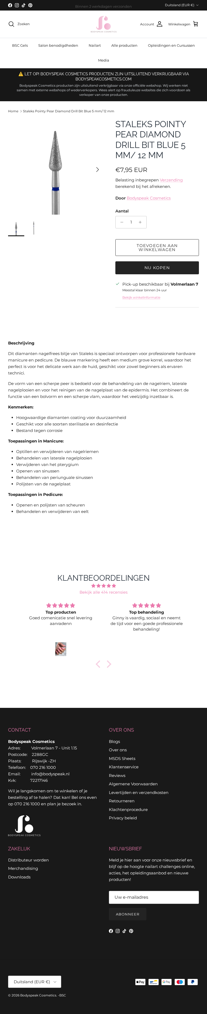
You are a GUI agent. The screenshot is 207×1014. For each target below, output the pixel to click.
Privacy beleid (123, 817)
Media (103, 60)
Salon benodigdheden (58, 45)
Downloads (19, 877)
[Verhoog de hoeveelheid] (141, 222)
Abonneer (127, 914)
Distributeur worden (28, 860)
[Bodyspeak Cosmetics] (103, 24)
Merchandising (23, 868)
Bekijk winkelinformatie (141, 297)
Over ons (118, 749)
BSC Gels (20, 45)
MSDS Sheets (122, 758)
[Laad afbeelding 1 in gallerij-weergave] (56, 167)
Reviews (117, 775)
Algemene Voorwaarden (133, 783)
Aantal (122, 211)
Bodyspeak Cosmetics (149, 198)
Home (13, 111)
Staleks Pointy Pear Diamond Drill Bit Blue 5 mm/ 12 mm (68, 111)
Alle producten (124, 45)
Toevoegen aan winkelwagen (157, 247)
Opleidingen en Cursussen (171, 45)
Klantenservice (124, 766)
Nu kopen (157, 267)
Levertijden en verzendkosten (138, 792)
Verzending (171, 179)
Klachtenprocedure (128, 809)
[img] (103, 586)
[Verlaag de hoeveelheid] (120, 222)
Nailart (95, 45)
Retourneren (121, 800)
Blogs (114, 741)
